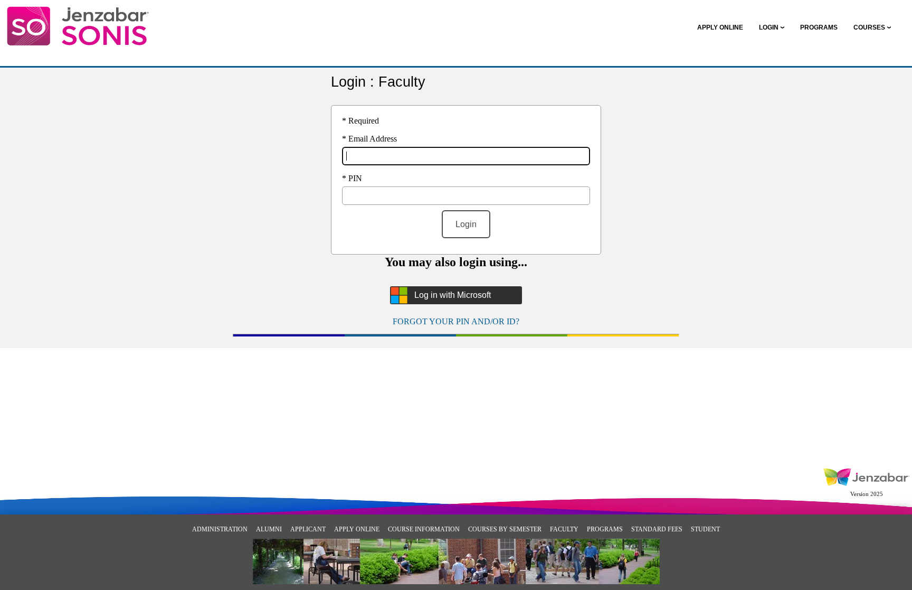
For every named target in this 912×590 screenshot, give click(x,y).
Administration (220, 529)
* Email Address (369, 138)
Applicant (308, 529)
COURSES (869, 27)
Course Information (424, 529)
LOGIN (768, 27)
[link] (720, 27)
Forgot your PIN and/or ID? (456, 321)
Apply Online (356, 529)
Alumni (269, 529)
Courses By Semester (505, 529)
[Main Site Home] (77, 19)
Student (705, 529)
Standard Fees (656, 529)
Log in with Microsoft (452, 295)
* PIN (352, 178)
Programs (605, 529)
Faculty (564, 529)
